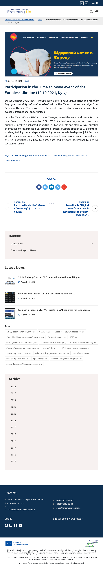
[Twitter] (45, 187)
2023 (13, 407)
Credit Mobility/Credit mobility (69, 332)
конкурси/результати (17, 359)
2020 (13, 427)
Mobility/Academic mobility (83, 343)
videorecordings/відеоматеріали (52, 353)
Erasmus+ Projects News (23, 250)
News (26, 81)
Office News (17, 243)
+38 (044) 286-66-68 (64, 504)
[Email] (64, 187)
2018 (13, 441)
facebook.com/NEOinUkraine (21, 509)
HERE (74, 337)
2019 (13, 434)
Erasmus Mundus (57, 337)
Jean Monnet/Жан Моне (53, 343)
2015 (13, 461)
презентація (40, 359)
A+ (86, 3)
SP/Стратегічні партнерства (75, 348)
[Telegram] (57, 187)
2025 (13, 393)
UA (93, 3)
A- (82, 3)
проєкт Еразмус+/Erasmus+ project (24, 364)
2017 (13, 447)
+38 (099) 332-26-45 (64, 500)
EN (97, 3)
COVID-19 (45, 332)
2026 (13, 386)
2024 (13, 400)
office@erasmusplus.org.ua (68, 508)
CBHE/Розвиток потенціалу (20, 332)
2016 (13, 454)
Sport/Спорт (13, 353)
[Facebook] (39, 187)
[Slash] (51, 203)
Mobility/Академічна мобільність (70, 155)
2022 (13, 413)
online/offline (50, 348)
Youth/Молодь (13, 160)
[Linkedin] (51, 187)
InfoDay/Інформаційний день (21, 343)
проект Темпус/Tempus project (67, 359)
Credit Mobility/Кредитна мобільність (31, 155)
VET (28, 353)
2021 (13, 420)
